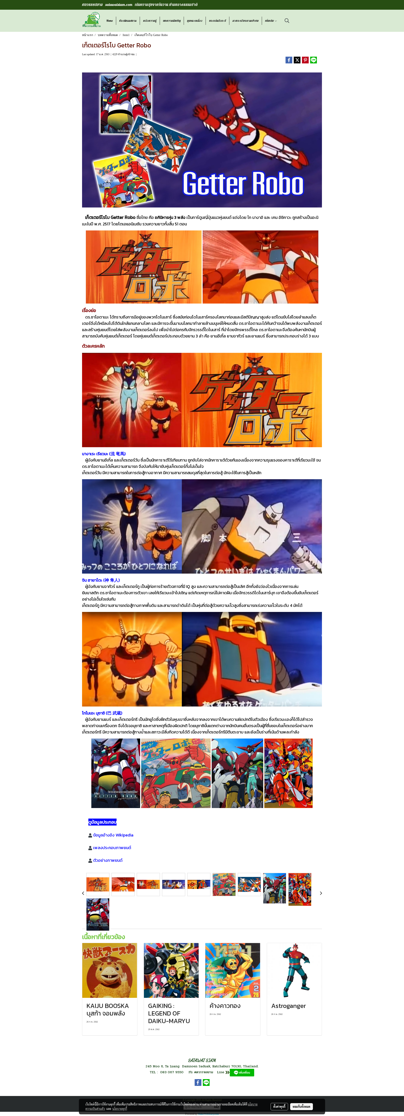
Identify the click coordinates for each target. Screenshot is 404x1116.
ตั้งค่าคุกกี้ (279, 1106)
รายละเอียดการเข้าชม (246, 21)
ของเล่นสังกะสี (217, 21)
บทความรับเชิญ (172, 21)
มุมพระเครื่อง (194, 21)
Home (109, 21)
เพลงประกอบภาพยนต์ (112, 847)
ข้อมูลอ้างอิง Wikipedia (113, 835)
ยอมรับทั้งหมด (301, 1106)
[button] (287, 21)
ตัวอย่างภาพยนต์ (107, 860)
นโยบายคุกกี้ (119, 1109)
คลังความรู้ (150, 21)
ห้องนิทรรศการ (128, 21)
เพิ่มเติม (269, 21)
